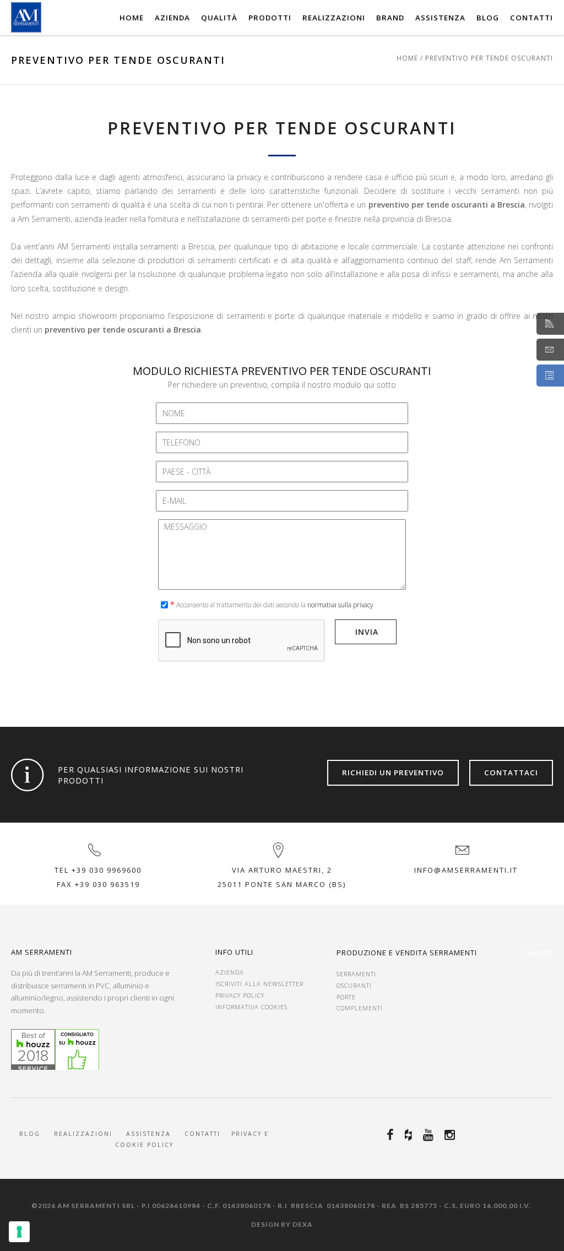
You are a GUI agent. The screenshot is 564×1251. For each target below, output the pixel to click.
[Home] (26, 17)
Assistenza (440, 18)
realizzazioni (333, 18)
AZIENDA (229, 972)
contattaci (511, 772)
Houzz (540, 953)
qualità (219, 18)
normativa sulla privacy (340, 604)
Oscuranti (354, 985)
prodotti (269, 18)
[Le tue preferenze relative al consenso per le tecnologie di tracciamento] (19, 1231)
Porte (346, 997)
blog (487, 18)
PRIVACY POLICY (239, 995)
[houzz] (410, 1135)
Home (132, 18)
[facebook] (392, 1135)
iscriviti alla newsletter (259, 984)
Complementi (360, 1008)
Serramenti (356, 974)
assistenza (149, 1134)
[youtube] (430, 1135)
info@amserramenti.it (466, 870)
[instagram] (451, 1135)
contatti (531, 18)
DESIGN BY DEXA (282, 1224)
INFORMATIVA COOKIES (251, 1007)
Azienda (172, 18)
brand (390, 18)
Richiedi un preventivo (393, 772)
